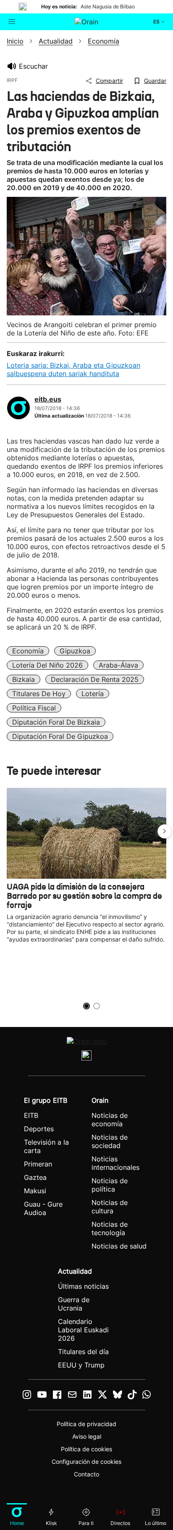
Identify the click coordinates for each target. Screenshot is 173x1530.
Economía (28, 651)
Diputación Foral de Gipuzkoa (60, 736)
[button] (164, 831)
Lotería (92, 693)
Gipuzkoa (75, 651)
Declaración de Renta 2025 (95, 679)
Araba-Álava (118, 665)
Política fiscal (34, 708)
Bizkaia (23, 679)
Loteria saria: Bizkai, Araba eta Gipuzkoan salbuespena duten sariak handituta (73, 369)
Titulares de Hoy (39, 693)
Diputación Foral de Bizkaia (56, 722)
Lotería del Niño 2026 (47, 665)
